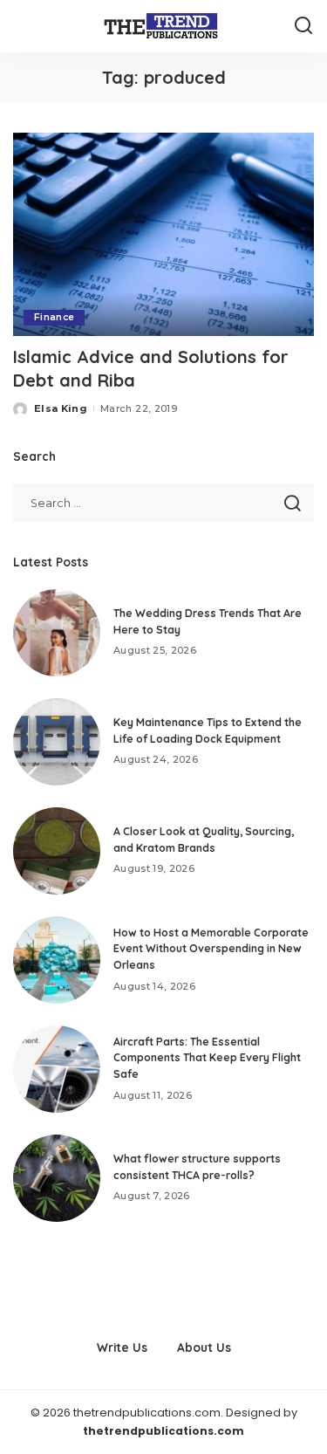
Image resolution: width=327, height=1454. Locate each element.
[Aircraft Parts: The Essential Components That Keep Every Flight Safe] (56, 1069)
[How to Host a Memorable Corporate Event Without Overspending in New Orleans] (56, 960)
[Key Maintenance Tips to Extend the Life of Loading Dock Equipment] (56, 741)
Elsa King (60, 408)
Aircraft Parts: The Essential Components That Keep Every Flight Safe (207, 1057)
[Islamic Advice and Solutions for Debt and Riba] (163, 234)
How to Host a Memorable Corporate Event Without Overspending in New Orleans (211, 948)
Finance (54, 317)
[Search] (303, 26)
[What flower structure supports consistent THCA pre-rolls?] (56, 1178)
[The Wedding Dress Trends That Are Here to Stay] (56, 632)
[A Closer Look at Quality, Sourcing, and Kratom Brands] (56, 851)
